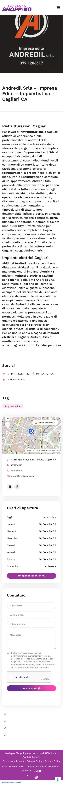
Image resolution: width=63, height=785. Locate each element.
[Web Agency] (38, 770)
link (45, 659)
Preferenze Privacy (13, 761)
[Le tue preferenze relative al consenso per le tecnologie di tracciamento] (58, 780)
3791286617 (16, 465)
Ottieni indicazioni (46, 423)
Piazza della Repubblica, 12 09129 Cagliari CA (33, 460)
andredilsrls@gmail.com (22, 476)
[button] (58, 7)
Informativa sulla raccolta (11, 783)
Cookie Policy (52, 761)
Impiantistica (45, 373)
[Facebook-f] (27, 777)
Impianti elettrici (18, 373)
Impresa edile (16, 379)
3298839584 (17, 470)
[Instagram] (36, 777)
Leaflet (28, 450)
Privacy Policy (34, 761)
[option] (31, 44)
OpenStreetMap (41, 450)
